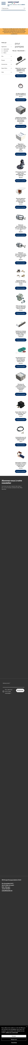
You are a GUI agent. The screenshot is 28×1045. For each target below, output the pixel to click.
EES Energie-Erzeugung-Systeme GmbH (11, 880)
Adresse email (6, 683)
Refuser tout (14, 1039)
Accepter (14, 1036)
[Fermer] (26, 1027)
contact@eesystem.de (7, 890)
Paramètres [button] (14, 1042)
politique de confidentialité (12, 1032)
